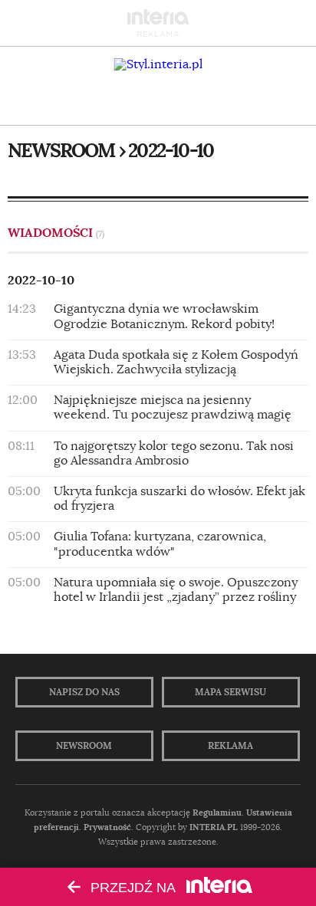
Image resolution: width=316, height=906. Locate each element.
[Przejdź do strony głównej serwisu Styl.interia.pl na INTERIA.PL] (158, 64)
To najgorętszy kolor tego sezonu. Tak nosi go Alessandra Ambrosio (174, 453)
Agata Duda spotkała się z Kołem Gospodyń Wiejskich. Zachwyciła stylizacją (176, 362)
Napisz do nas (84, 692)
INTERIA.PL (213, 827)
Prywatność (107, 827)
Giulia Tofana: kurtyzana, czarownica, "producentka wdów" (160, 544)
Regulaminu (217, 812)
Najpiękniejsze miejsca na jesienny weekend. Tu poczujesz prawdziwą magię (172, 407)
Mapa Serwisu (230, 692)
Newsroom (84, 746)
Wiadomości (56, 233)
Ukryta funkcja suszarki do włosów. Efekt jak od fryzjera (179, 499)
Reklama (230, 746)
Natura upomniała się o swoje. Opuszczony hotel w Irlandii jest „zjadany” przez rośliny (176, 590)
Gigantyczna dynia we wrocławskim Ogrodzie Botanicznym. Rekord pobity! (164, 316)
